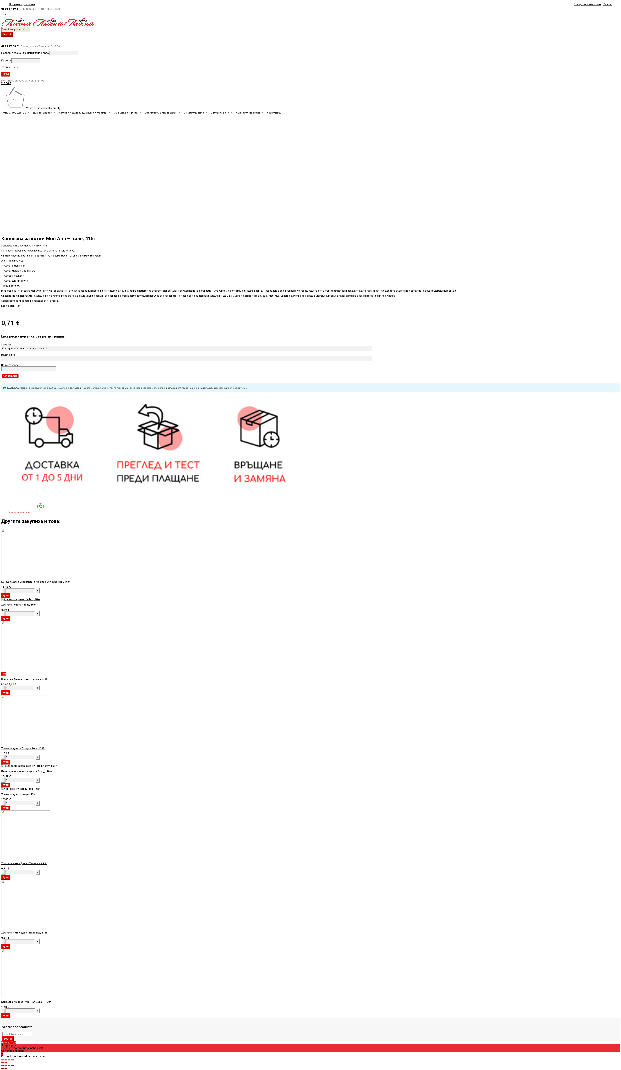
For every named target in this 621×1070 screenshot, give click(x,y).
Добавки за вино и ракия (161, 112)
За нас (607, 4)
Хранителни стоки (248, 112)
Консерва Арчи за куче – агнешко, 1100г (26, 1001)
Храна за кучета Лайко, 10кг (18, 604)
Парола (6, 60)
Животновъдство (14, 112)
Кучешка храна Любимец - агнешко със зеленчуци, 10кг (35, 581)
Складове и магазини (587, 4)
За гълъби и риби (126, 112)
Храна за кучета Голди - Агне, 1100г (23, 748)
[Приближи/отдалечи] (12, 1059)
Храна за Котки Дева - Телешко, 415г (24, 863)
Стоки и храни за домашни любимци (83, 112)
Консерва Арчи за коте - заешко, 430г (24, 679)
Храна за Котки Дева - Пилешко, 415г (24, 932)
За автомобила (194, 112)
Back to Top (8, 1042)
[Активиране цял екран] (9, 1059)
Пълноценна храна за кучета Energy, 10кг (26, 771)
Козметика (274, 112)
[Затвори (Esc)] (2, 1059)
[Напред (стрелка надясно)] (6, 1062)
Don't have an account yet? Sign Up (22, 80)
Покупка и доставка (22, 4)
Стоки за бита (220, 112)
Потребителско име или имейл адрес (25, 53)
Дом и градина (42, 112)
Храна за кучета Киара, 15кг (18, 794)
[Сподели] (6, 1059)
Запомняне (12, 67)
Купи (6, 595)
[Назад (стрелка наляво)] (2, 1062)
